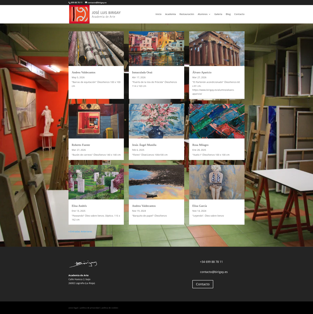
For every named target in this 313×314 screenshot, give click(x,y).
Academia (170, 14)
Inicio (159, 14)
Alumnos (203, 14)
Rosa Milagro (200, 144)
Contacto (239, 14)
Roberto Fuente (81, 144)
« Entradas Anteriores (80, 231)
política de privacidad (89, 307)
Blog (228, 14)
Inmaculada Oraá (142, 72)
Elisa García (199, 205)
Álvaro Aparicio (201, 72)
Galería (218, 14)
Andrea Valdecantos (83, 72)
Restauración (186, 14)
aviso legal (73, 307)
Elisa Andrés (79, 205)
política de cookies (110, 307)
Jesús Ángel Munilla (144, 144)
